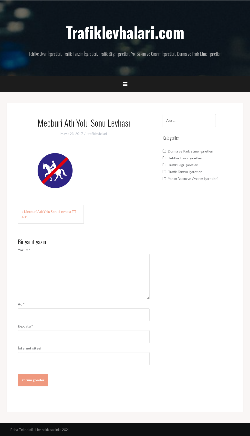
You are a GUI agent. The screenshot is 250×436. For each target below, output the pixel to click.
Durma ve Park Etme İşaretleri (190, 151)
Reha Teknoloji (21, 429)
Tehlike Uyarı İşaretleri (185, 158)
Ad (21, 304)
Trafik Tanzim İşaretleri (185, 172)
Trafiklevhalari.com (125, 32)
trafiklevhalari (97, 134)
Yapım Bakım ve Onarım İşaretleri (193, 178)
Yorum (24, 250)
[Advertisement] (199, 231)
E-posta (25, 326)
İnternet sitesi (29, 348)
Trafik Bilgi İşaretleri (183, 165)
